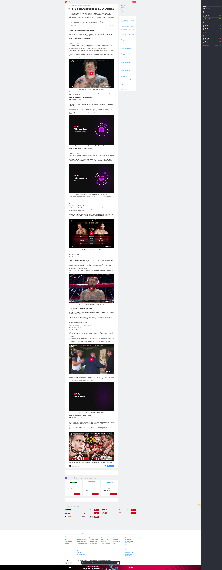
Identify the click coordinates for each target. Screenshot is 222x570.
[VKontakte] (71, 563)
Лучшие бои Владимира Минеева (101, 472)
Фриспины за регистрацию (82, 550)
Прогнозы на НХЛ (92, 546)
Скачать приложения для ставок (70, 539)
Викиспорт (68, 5)
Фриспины (79, 548)
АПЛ (102, 545)
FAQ (121, 9)
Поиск (130, 1)
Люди (76, 5)
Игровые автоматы (81, 554)
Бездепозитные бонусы (69, 545)
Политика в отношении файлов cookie (129, 547)
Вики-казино (79, 545)
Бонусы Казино (80, 546)
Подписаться (110, 465)
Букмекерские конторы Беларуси (70, 536)
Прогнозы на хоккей (93, 541)
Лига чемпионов (104, 539)
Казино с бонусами (81, 537)
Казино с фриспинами (81, 539)
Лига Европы (103, 541)
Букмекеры (75, 1)
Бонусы (87, 1)
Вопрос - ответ (124, 11)
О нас (126, 535)
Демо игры (93, 1)
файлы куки (113, 562)
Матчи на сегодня (104, 537)
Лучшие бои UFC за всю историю (79, 472)
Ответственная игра (129, 552)
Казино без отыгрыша (81, 541)
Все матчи (103, 535)
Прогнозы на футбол (93, 537)
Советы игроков (124, 13)
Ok (117, 562)
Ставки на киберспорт (105, 546)
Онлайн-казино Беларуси (82, 535)
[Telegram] (68, 563)
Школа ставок (123, 5)
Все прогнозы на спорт (93, 535)
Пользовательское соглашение (129, 542)
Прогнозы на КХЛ (92, 545)
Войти (134, 1)
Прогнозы (98, 1)
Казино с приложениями (82, 543)
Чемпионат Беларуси (105, 543)
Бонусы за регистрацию (70, 546)
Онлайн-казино (82, 1)
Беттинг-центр (105, 1)
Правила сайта (128, 539)
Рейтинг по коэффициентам (72, 499)
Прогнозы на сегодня (93, 539)
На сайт (113, 494)
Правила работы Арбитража (128, 555)
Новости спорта (116, 535)
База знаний (111, 1)
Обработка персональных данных (130, 550)
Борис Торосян (75, 465)
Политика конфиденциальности (129, 545)
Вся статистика (206, 45)
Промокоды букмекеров (70, 548)
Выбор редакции (116, 541)
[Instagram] (66, 563)
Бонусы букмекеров (69, 541)
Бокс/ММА (73, 5)
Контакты (127, 537)
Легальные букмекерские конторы (72, 506)
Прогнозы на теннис (93, 543)
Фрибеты (67, 543)
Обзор (70, 494)
